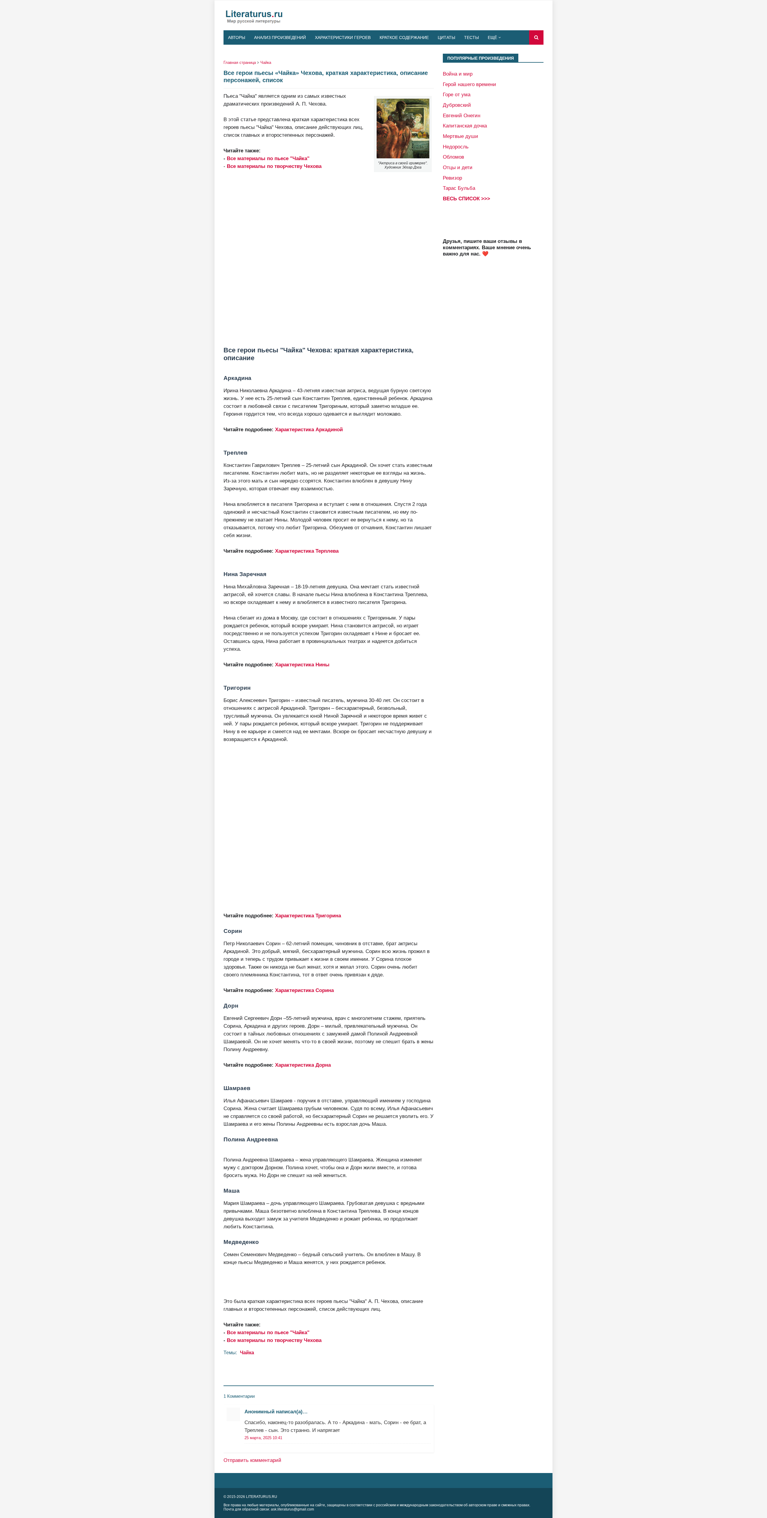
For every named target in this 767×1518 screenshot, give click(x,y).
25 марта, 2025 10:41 (263, 1438)
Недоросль (456, 147)
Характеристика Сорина (304, 990)
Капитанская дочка (465, 126)
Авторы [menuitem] (236, 37)
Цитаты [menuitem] (446, 37)
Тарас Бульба (459, 188)
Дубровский (457, 105)
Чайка (265, 62)
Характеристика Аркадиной (309, 429)
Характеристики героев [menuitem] (343, 37)
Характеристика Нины (302, 665)
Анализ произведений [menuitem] (280, 37)
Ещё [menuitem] (492, 37)
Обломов (453, 157)
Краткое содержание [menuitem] (404, 37)
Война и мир (457, 74)
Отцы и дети (457, 167)
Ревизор (452, 178)
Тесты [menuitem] (471, 37)
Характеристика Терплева (307, 551)
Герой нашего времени (469, 84)
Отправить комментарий (252, 1460)
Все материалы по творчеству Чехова (274, 1340)
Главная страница (240, 62)
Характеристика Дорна (303, 1065)
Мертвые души (460, 136)
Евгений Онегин (461, 115)
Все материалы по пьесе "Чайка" (268, 158)
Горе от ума (456, 94)
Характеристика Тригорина (308, 916)
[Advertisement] (329, 258)
